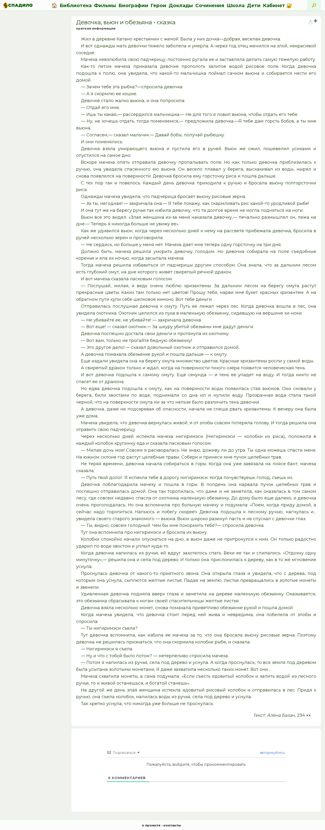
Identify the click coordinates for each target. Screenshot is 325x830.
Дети (254, 5)
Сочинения (209, 5)
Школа (236, 5)
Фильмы (105, 5)
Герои (158, 5)
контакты (172, 825)
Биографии (133, 5)
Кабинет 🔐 (277, 5)
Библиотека (76, 5)
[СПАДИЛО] (18, 5)
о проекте (151, 825)
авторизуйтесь (272, 753)
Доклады (181, 5)
